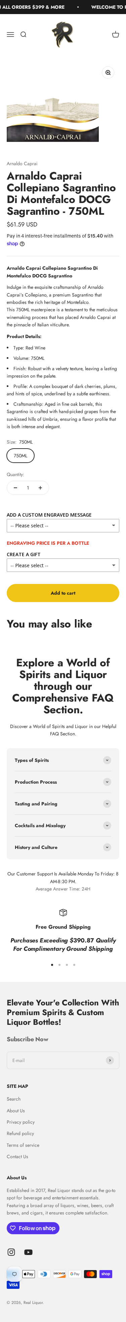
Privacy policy (21, 1122)
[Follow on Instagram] (11, 1252)
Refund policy (20, 1133)
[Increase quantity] (40, 487)
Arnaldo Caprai (22, 163)
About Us (16, 1110)
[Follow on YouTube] (28, 1252)
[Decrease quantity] (15, 487)
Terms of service (23, 1145)
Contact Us (17, 1156)
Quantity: (15, 474)
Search (13, 1099)
